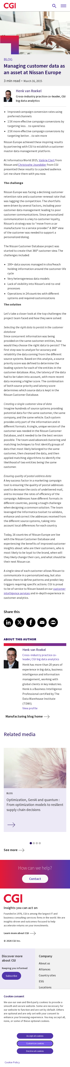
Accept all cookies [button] (35, 1035)
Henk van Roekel (28, 91)
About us (44, 963)
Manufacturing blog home (24, 716)
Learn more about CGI (16, 933)
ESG (41, 981)
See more (11, 850)
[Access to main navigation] (63, 6)
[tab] (31, 844)
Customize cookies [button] (35, 1043)
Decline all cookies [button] (35, 1051)
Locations (45, 987)
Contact (35, 879)
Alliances (44, 969)
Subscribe (11, 975)
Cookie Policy (12, 1062)
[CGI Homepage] (10, 5)
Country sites (47, 975)
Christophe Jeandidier (32, 165)
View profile (30, 708)
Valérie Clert (47, 160)
